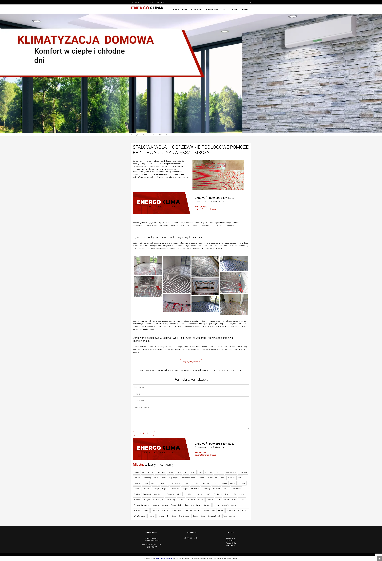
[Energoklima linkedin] (197, 538)
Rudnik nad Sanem (192, 511)
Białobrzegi (206, 489)
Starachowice (212, 478)
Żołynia (216, 505)
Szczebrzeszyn (239, 494)
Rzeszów (208, 472)
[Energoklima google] (185, 538)
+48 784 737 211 (137, 2)
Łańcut (240, 478)
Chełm (153, 483)
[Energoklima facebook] (188, 538)
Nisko (200, 472)
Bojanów (165, 505)
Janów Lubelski (147, 472)
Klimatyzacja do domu (192, 9)
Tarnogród (146, 500)
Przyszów (160, 516)
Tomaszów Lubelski (188, 478)
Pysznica (195, 483)
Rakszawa (165, 511)
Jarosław (146, 489)
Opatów (222, 478)
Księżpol (137, 500)
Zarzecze (210, 500)
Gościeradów (236, 489)
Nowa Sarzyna (159, 494)
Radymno (207, 505)
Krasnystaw (175, 489)
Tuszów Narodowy (208, 511)
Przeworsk (223, 483)
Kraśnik (170, 472)
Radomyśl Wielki (177, 511)
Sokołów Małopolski (141, 511)
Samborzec (218, 494)
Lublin (186, 472)
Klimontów (187, 494)
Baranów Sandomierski (142, 505)
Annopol (226, 489)
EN (250, 2)
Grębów (165, 489)
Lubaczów (162, 483)
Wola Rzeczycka (229, 516)
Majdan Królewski (230, 500)
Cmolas (156, 505)
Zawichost (147, 494)
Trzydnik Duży (170, 500)
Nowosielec (171, 516)
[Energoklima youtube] (194, 538)
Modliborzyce (158, 500)
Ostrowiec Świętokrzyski (169, 478)
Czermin (242, 500)
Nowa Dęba (243, 472)
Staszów (201, 478)
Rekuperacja (230, 545)
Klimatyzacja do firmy (216, 9)
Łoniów (208, 494)
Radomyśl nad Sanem (193, 505)
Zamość (137, 478)
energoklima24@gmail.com (157, 2)
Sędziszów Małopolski (229, 505)
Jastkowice (205, 483)
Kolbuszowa (160, 472)
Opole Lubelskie (174, 483)
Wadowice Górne (233, 511)
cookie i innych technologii (163, 559)
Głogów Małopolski (174, 494)
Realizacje (234, 9)
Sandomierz (219, 472)
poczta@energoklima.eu (205, 209)
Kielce (156, 478)
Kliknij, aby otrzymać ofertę (191, 362)
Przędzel (151, 516)
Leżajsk (178, 472)
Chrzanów (241, 483)
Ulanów (221, 511)
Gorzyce (185, 489)
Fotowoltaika (230, 541)
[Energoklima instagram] (191, 538)
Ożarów (145, 483)
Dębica (214, 483)
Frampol (228, 494)
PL (246, 2)
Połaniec (231, 478)
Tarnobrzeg (147, 478)
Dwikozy (137, 483)
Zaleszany (155, 511)
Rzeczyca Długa (199, 516)
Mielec (193, 472)
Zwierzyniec (195, 489)
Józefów (137, 489)
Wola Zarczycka (140, 516)
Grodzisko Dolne (176, 505)
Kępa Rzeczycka (184, 516)
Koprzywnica (198, 494)
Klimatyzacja (230, 538)
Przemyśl (156, 489)
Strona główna (136, 135)
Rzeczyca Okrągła (214, 516)
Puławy (232, 483)
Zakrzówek (191, 500)
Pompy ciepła (231, 543)
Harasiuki (245, 511)
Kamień (201, 500)
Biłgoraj (136, 472)
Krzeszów (216, 489)
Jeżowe (186, 483)
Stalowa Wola (231, 472)
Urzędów (181, 500)
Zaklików (137, 494)
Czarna (218, 500)
